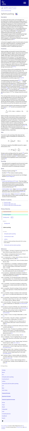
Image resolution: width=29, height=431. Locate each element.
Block (3, 372)
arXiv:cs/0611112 (16, 343)
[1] (16, 31)
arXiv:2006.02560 (6, 353)
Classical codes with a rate (10, 204)
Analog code (6, 217)
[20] (5, 158)
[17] (4, 108)
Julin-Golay (4, 390)
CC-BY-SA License (19, 427)
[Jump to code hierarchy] (6, 10)
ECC (12, 217)
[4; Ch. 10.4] (21, 89)
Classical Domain (7, 211)
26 (15, 186)
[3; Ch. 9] (20, 80)
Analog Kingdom (7, 214)
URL (22, 335)
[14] (8, 89)
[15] (1, 93)
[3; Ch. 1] (25, 89)
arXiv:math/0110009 (23, 303)
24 (14, 186)
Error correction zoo (4, 425)
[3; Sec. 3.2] (25, 125)
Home (3, 402)
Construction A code (8, 236)
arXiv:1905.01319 (6, 347)
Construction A (19, 189)
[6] (12, 84)
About (3, 407)
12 (21, 86)
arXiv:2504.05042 (6, 313)
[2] (24, 31)
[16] (10, 106)
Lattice (5, 239)
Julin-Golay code (6, 194)
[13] (6, 87)
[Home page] (4, 3)
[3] (13, 39)
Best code (7, 189)
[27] (20, 191)
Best (3, 388)
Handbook (4, 416)
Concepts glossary (6, 413)
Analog (3, 370)
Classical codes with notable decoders (12, 205)
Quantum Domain (6, 396)
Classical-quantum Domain (8, 399)
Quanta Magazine (10, 176)
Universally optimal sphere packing (12, 245)
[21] (16, 170)
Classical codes (7, 202)
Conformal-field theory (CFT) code (10, 181)
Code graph (4, 409)
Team (3, 405)
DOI (18, 255)
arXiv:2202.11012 (9, 358)
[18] (23, 153)
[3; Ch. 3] (14, 66)
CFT (3, 386)
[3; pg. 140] (23, 191)
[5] (18, 80)
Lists (3, 411)
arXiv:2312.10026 (24, 308)
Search (3, 418)
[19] (16, 156)
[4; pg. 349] (22, 77)
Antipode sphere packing (10, 234)
